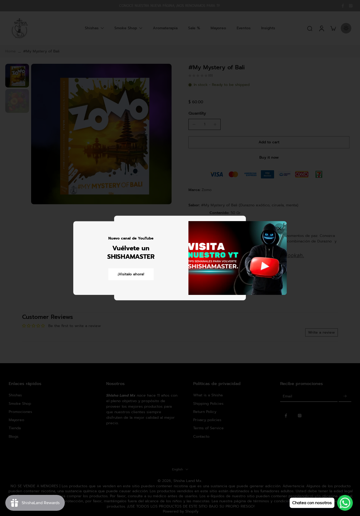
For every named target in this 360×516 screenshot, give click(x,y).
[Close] (279, 228)
